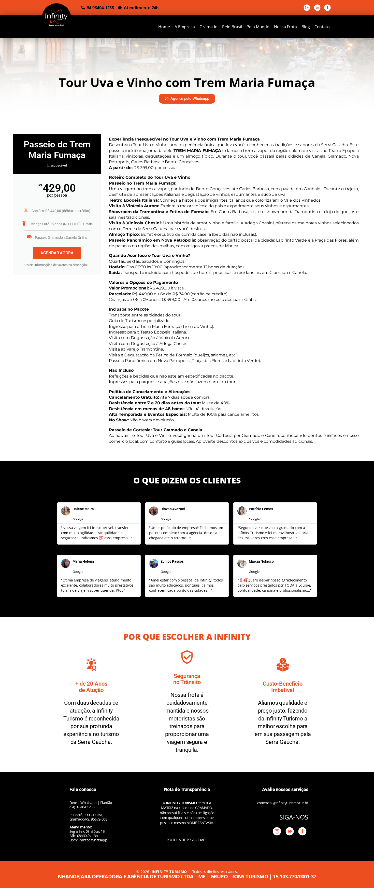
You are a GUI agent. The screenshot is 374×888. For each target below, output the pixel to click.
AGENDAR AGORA (57, 253)
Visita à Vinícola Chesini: (135, 222)
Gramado (208, 27)
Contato (322, 27)
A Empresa (185, 27)
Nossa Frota (285, 27)
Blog (305, 27)
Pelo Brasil (232, 27)
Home (164, 27)
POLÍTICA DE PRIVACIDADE (187, 839)
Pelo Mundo (258, 27)
